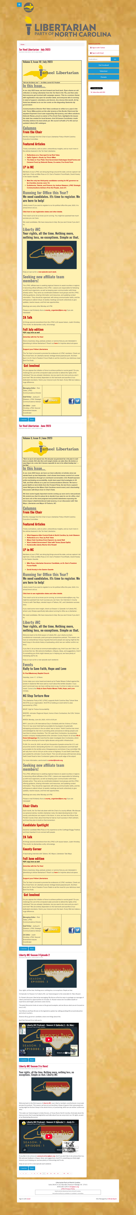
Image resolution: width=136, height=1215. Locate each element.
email (28, 1199)
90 (67, 1173)
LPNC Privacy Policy (68, 1189)
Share (32, 419)
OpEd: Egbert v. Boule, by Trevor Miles (41, 157)
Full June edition (33, 858)
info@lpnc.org (74, 1187)
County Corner (32, 848)
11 (44, 1173)
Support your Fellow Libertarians (35, 349)
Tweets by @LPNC (94, 43)
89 (64, 1173)
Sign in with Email (98, 53)
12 (47, 1173)
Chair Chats (30, 805)
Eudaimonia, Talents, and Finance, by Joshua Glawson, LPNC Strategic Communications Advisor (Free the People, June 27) (54, 186)
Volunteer (104, 71)
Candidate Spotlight (36, 825)
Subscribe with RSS (99, 92)
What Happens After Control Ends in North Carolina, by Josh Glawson (53, 535)
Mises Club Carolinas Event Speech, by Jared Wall (46, 540)
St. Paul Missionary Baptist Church (36, 673)
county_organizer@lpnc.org (55, 310)
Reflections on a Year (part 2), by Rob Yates (43, 155)
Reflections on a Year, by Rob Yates (40, 537)
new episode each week (47, 272)
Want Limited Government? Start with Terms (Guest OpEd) (49, 542)
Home (22, 44)
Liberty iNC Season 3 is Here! (33, 1066)
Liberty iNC (47, 1103)
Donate (104, 77)
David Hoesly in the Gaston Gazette (40, 569)
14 (54, 1173)
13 (51, 1173)
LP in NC (28, 167)
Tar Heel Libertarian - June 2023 (35, 426)
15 (58, 1173)
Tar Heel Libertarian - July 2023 (34, 49)
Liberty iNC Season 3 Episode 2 (34, 955)
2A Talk (27, 317)
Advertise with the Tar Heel (33, 337)
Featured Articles (34, 143)
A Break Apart (112, 1199)
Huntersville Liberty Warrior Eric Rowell (41, 545)
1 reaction (24, 419)
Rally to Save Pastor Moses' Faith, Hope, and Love (56, 688)
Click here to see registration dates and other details (42, 211)
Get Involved (32, 365)
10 (40, 1173)
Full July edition (33, 329)
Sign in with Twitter (98, 47)
